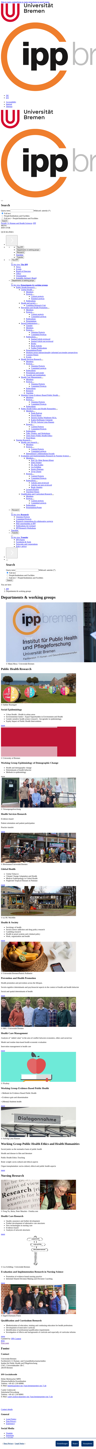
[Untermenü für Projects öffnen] (33, 294)
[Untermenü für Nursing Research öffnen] (31, 440)
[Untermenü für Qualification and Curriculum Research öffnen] (53, 494)
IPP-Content (16, 1339)
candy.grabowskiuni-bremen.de (30, 1397)
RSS (3, 1341)
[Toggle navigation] (2, 200)
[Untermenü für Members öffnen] (34, 411)
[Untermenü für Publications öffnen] (37, 337)
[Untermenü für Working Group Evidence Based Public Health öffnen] (59, 395)
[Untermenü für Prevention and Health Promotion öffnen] (48, 308)
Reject (75, 1444)
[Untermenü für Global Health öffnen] (33, 290)
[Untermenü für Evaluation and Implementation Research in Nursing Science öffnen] (70, 456)
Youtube (9, 1433)
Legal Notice (11, 1419)
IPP (34, 223)
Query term (5, 211)
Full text (7, 213)
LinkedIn (9, 1438)
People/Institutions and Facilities (17, 216)
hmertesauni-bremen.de (27, 1386)
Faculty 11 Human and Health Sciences (16, 223)
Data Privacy (11, 1421)
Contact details (7, 1409)
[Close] (12, 283)
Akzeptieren (87, 1444)
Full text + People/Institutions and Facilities (21, 218)
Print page (5, 1343)
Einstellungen (62, 1444)
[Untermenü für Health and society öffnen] (37, 303)
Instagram (10, 1435)
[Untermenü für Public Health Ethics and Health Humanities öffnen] (57, 409)
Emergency (10, 1424)
